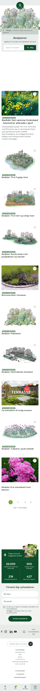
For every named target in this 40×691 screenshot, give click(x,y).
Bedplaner (6, 32)
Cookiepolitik (20, 674)
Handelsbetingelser (20, 677)
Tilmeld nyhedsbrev (20, 619)
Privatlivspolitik (20, 671)
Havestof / (16, 30)
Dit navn (7, 594)
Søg (31, 48)
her (10, 611)
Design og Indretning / (26, 30)
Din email (7, 601)
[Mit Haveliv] (25, 686)
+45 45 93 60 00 (20, 659)
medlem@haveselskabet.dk (20, 661)
